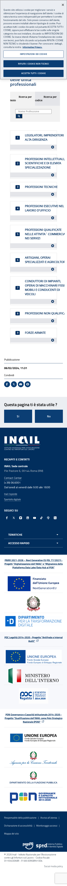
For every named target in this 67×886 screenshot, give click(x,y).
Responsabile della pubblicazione (20, 817)
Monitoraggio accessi (46, 825)
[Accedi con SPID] (49, 845)
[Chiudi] (63, 5)
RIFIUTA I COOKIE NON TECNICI (33, 63)
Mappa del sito (11, 833)
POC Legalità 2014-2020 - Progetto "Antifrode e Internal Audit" (33, 639)
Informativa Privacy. (32, 47)
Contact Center (13, 478)
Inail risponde (10, 494)
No (49, 416)
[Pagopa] (28, 845)
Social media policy (53, 866)
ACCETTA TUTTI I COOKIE (33, 73)
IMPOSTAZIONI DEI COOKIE (33, 54)
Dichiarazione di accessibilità (18, 825)
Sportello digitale (12, 499)
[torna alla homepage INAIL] (22, 443)
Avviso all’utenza (48, 817)
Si (18, 416)
